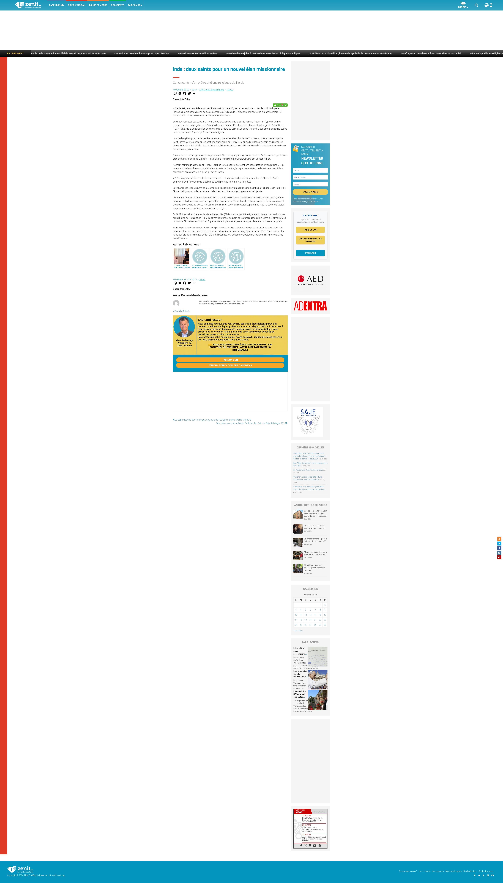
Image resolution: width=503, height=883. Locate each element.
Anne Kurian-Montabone (211, 90)
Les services (438, 871)
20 (310, 620)
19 (306, 620)
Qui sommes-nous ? (408, 871)
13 (310, 615)
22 (320, 620)
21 (315, 620)
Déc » (301, 631)
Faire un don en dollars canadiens (230, 365)
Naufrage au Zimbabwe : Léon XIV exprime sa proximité (310, 53)
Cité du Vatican (76, 5)
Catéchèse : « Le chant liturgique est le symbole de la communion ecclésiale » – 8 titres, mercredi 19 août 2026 (310, 456)
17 (296, 620)
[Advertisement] (251, 30)
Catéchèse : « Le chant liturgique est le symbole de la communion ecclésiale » (229, 53)
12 (306, 615)
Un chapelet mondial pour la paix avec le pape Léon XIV (315, 540)
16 (325, 615)
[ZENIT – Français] (31, 5)
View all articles (181, 311)
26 (306, 625)
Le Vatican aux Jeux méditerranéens (76, 53)
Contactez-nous (486, 871)
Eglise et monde (98, 5)
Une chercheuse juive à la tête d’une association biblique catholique (141, 53)
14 (315, 615)
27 (310, 625)
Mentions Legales (453, 871)
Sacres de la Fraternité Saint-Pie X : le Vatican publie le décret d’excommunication (315, 513)
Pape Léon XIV (56, 5)
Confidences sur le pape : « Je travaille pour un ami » (315, 527)
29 (320, 625)
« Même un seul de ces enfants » (458, 53)
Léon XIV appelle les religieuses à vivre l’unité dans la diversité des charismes (390, 53)
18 (301, 620)
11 (301, 615)
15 (320, 615)
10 (296, 615)
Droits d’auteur (470, 871)
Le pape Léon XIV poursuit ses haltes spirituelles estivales (299, 697)
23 (325, 620)
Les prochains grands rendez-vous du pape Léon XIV (300, 677)
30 (325, 625)
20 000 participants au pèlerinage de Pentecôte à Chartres (314, 567)
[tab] (302, 811)
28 (315, 625)
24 (296, 625)
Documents (117, 5)
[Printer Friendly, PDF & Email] (280, 105)
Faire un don (135, 5)
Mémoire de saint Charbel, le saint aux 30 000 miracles (315, 553)
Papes (230, 90)
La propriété (424, 871)
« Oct (295, 631)
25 (301, 625)
